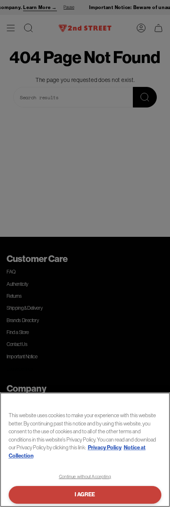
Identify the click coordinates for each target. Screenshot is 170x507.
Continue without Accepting (85, 476)
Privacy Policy (105, 447)
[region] (85, 450)
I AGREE (85, 494)
